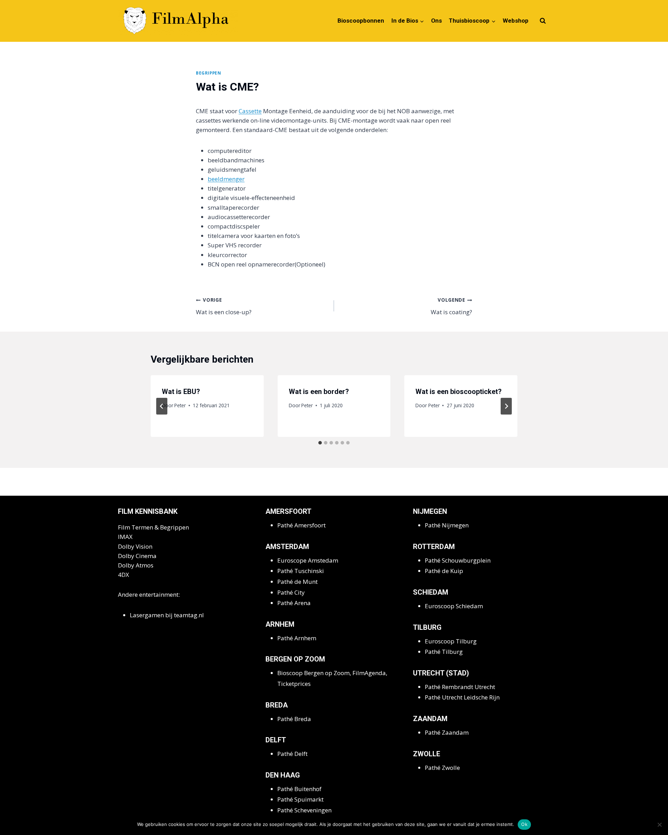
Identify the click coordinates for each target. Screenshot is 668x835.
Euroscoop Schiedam (454, 606)
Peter (180, 405)
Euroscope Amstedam (307, 560)
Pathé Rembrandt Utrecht (460, 687)
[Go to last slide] (161, 406)
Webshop (515, 20)
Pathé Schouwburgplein (458, 560)
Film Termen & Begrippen (153, 527)
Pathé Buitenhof (299, 789)
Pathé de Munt (297, 582)
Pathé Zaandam (447, 732)
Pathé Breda (294, 719)
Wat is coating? (451, 306)
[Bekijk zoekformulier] (542, 21)
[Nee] (659, 824)
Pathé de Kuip (444, 571)
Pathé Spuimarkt (300, 799)
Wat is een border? (319, 391)
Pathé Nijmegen (447, 525)
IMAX (125, 537)
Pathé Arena (294, 603)
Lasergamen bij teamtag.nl (167, 615)
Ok (524, 824)
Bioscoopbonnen (360, 20)
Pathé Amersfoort (301, 525)
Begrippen (208, 73)
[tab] (320, 442)
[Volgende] (506, 406)
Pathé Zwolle (442, 768)
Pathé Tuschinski (300, 571)
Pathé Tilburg (444, 652)
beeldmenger (226, 179)
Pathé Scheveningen (304, 810)
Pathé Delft (292, 754)
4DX (123, 575)
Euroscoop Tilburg (451, 641)
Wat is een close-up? (224, 306)
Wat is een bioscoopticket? (458, 391)
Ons (436, 20)
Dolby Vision (135, 546)
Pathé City (291, 592)
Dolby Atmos (135, 565)
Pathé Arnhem (296, 638)
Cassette (250, 111)
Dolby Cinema (137, 556)
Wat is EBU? (181, 391)
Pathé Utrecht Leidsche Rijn (462, 697)
